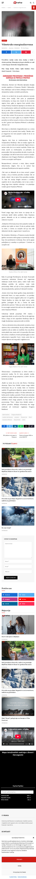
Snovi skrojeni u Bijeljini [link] (10, 637)
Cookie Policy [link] (13, 877)
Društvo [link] (4, 40)
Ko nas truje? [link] (6, 528)
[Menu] (3, 3)
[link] (34, 7)
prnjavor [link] (17, 417)
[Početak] (4, 744)
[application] (18, 736)
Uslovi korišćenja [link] (22, 877)
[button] (33, 838)
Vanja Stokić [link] (17, 419)
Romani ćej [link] (24, 417)
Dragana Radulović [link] (16, 414)
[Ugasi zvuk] (29, 744)
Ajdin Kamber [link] (6, 414)
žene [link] (23, 419)
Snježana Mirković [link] (7, 419)
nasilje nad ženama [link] (8, 417)
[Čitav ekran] (32, 744)
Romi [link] (30, 417)
